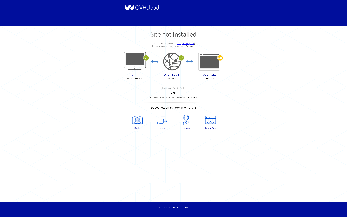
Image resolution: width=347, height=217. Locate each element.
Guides (137, 128)
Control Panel (210, 128)
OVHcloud (183, 207)
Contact (186, 128)
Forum (162, 128)
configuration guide (185, 43)
